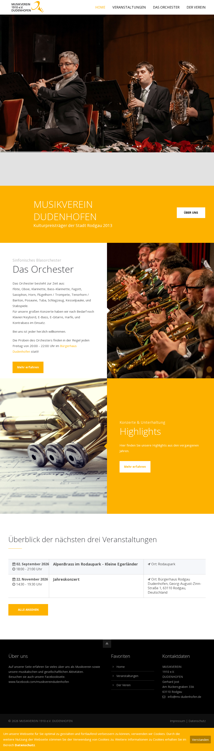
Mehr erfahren (28, 367)
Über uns (191, 212)
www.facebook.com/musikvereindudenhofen (39, 682)
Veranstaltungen (127, 676)
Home (120, 667)
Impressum (177, 721)
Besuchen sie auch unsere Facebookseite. (37, 677)
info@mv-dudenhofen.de (184, 697)
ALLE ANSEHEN (28, 610)
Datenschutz (197, 721)
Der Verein (123, 685)
